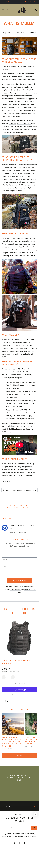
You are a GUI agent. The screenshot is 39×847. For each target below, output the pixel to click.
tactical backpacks (24, 123)
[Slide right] (34, 653)
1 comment (31, 32)
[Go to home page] (22, 10)
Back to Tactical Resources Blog (21, 490)
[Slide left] (29, 653)
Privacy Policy (15, 589)
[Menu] (3, 10)
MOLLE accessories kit (10, 432)
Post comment (19, 580)
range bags (12, 123)
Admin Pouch (32, 372)
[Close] (35, 814)
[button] (8, 10)
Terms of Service (30, 589)
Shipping (4, 671)
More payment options (19, 695)
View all (19, 755)
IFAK (22, 372)
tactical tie (20, 132)
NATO (33, 110)
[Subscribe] (34, 828)
